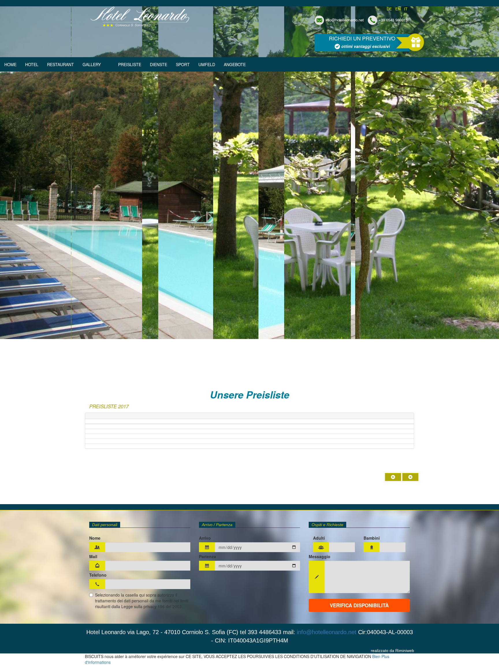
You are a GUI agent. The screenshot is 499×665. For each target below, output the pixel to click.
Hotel (31, 64)
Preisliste (129, 64)
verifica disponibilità (359, 605)
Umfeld (206, 64)
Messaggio (319, 556)
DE (389, 9)
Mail (93, 556)
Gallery (92, 64)
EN (398, 9)
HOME (10, 64)
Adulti (319, 538)
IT (405, 9)
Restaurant (60, 64)
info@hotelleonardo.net (344, 20)
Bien (376, 656)
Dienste (158, 64)
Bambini (372, 538)
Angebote (235, 64)
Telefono (98, 575)
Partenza (207, 556)
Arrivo (205, 538)
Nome (94, 538)
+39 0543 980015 (393, 20)
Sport (183, 64)
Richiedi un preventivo (362, 41)
